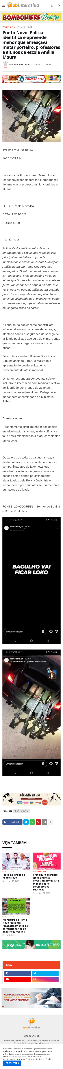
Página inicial (8, 27)
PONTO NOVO (24, 27)
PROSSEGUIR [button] (12, 1063)
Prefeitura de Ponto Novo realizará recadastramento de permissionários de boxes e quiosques (15, 925)
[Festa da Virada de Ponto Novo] (16, 861)
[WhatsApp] (32, 822)
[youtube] (17, 979)
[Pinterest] (38, 822)
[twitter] (45, 973)
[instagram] (45, 979)
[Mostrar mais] (50, 822)
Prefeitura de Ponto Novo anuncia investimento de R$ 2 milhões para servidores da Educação (46, 882)
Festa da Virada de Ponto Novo (13, 876)
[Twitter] (26, 822)
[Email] (44, 822)
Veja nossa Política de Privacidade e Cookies (34, 1059)
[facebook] (17, 973)
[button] (3, 5)
